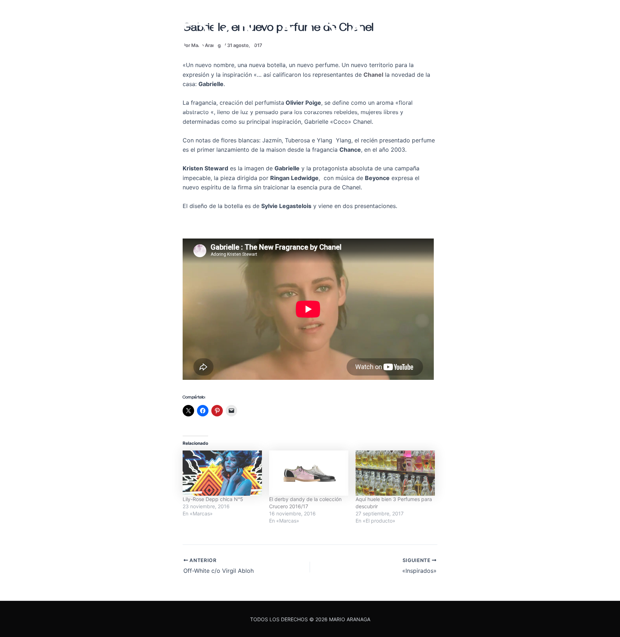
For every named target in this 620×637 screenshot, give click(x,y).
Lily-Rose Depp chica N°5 (213, 499)
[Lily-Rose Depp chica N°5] (222, 473)
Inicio (82, 99)
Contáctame (500, 99)
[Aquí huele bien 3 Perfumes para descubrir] (395, 473)
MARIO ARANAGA (310, 51)
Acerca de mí (157, 99)
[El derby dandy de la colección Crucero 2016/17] (308, 473)
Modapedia (243, 99)
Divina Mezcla (332, 99)
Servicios (417, 99)
